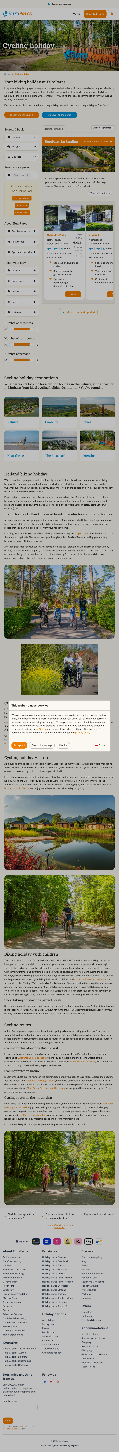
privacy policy (82, 732)
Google (43, 729)
